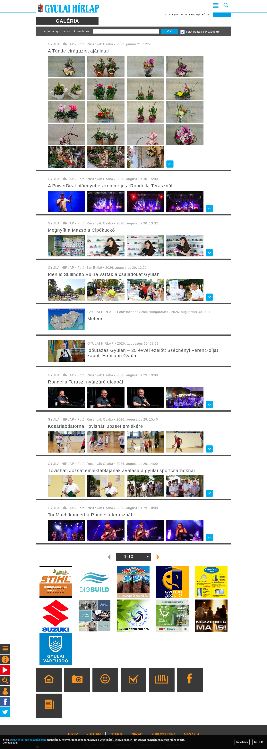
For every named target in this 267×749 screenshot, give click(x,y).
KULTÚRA (93, 734)
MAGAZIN (191, 734)
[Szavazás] (133, 685)
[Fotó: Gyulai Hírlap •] (66, 360)
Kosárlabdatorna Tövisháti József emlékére (95, 426)
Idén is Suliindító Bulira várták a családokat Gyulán (104, 274)
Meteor (95, 318)
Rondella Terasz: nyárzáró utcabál (85, 381)
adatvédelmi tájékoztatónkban (28, 739)
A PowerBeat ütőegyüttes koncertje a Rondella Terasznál (110, 185)
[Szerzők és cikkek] (49, 711)
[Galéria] (77, 685)
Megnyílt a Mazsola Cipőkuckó (81, 230)
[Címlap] (49, 685)
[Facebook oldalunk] (189, 685)
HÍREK (73, 734)
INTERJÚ (117, 734)
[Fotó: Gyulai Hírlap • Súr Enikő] (66, 299)
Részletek (242, 742)
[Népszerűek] (105, 685)
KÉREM (258, 742)
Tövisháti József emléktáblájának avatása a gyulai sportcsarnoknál (121, 470)
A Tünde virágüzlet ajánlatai (78, 50)
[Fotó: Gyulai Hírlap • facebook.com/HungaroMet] (66, 329)
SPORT (137, 734)
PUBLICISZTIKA (163, 734)
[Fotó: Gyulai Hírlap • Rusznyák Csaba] (66, 76)
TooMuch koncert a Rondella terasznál (90, 514)
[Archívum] (161, 685)
